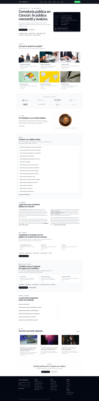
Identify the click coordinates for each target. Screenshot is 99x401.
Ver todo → (78, 331)
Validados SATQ (53, 383)
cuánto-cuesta (21, 253)
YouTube (68, 386)
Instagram (68, 383)
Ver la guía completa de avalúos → (24, 194)
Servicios (41, 1)
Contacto (62, 1)
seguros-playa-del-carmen (44, 284)
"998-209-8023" (64, 24)
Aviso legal (68, 390)
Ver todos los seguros (23, 287)
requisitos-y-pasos (28, 253)
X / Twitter (68, 384)
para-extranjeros (36, 253)
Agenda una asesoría (23, 29)
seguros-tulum (53, 284)
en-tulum (50, 253)
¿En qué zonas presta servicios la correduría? (27, 316)
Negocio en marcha (54, 384)
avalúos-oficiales (32, 33)
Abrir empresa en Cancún (39, 383)
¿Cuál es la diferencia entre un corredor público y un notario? (30, 307)
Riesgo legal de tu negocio (39, 388)
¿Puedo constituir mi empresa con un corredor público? (29, 313)
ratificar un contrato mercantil (56, 212)
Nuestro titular (37, 389)
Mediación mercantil (38, 384)
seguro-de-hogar (28, 284)
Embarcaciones (53, 388)
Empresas (54, 1)
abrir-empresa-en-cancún (23, 33)
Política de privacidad (70, 392)
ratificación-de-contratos (40, 33)
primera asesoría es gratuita (60, 224)
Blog (58, 1)
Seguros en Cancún (32, 287)
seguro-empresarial (35, 284)
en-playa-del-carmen (43, 253)
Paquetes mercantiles (38, 386)
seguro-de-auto (21, 284)
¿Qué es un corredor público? (24, 304)
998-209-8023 (21, 388)
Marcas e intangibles (54, 386)
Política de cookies (70, 394)
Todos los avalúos (54, 381)
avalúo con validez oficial (55, 213)
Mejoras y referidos (54, 389)
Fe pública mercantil (38, 381)
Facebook (68, 381)
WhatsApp (78, 1)
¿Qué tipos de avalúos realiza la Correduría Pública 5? (29, 310)
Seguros (49, 1)
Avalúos (45, 1)
